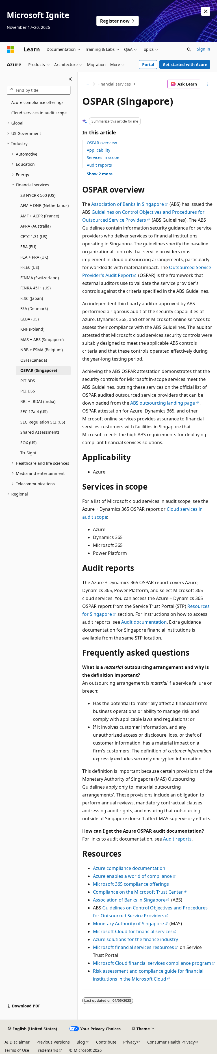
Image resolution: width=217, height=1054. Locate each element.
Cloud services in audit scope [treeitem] (39, 112)
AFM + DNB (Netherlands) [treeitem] (44, 205)
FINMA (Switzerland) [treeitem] (39, 277)
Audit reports (99, 165)
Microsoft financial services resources (133, 947)
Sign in (203, 49)
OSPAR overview (102, 142)
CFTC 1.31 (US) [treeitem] (33, 236)
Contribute (106, 1042)
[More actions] (207, 84)
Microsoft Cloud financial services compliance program (152, 963)
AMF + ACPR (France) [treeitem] (39, 216)
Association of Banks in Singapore (127, 204)
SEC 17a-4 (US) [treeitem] (33, 411)
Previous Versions (53, 1042)
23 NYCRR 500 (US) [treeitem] (37, 195)
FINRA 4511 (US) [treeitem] (35, 288)
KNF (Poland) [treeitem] (32, 329)
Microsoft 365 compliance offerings (131, 884)
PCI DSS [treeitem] (27, 391)
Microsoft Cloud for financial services (133, 931)
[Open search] (189, 49)
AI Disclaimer (17, 1042)
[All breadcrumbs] (87, 84)
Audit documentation (144, 622)
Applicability (98, 150)
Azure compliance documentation (129, 868)
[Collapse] (70, 79)
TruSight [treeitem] (28, 452)
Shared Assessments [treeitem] (40, 432)
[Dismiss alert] (205, 11)
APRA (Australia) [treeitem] (35, 226)
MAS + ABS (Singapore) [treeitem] (42, 339)
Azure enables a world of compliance (132, 876)
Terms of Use (17, 1050)
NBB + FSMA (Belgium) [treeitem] (41, 349)
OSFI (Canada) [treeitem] (33, 360)
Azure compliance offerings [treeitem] (37, 102)
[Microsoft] (10, 49)
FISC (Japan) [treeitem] (31, 298)
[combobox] (39, 90)
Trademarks (47, 1050)
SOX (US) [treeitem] (28, 442)
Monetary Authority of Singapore (128, 923)
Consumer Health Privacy (171, 1042)
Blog (81, 1042)
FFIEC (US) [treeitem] (29, 267)
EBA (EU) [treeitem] (28, 246)
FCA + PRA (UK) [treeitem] (34, 257)
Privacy (129, 1042)
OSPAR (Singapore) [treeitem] (38, 370)
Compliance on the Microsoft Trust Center (138, 892)
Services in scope (103, 157)
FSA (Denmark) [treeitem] (34, 308)
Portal (148, 64)
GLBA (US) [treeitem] (29, 319)
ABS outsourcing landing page (162, 403)
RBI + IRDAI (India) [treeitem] (37, 401)
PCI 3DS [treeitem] (27, 380)
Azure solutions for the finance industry (135, 939)
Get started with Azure (185, 64)
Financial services (114, 84)
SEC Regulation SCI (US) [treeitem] (42, 422)
